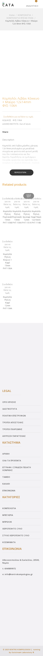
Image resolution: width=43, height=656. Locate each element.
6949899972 (10, 568)
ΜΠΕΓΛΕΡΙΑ (7, 515)
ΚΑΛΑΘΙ (6, 484)
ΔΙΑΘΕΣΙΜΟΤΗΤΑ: (10, 124)
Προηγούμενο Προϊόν (4, 327)
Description (8, 139)
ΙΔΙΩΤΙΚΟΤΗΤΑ (9, 409)
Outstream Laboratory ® (23, 652)
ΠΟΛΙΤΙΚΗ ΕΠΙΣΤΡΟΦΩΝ (14, 415)
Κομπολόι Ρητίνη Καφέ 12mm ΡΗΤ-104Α (7, 303)
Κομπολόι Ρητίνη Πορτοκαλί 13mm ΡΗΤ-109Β (7, 217)
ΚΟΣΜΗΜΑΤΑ (9, 542)
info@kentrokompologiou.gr (19, 574)
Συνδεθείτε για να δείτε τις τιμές (18, 116)
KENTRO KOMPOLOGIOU (20, 649)
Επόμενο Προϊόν (39, 327)
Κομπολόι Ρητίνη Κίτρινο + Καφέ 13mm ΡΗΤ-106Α (7, 261)
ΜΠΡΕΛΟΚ (7, 522)
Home (12, 15)
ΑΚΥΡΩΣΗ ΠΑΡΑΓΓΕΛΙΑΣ (14, 436)
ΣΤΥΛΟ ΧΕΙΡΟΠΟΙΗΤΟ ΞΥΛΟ (15, 535)
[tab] (8, 140)
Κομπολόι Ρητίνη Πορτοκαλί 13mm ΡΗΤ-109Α (17, 217)
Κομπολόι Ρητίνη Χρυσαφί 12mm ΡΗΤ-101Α (26, 217)
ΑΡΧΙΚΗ (6, 453)
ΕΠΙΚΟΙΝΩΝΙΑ (8, 490)
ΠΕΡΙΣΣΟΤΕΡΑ (20, 172)
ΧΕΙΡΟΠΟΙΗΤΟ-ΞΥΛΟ (12, 528)
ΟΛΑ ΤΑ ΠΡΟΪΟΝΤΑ (11, 460)
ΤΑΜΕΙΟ (6, 477)
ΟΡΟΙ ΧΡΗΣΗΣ (9, 402)
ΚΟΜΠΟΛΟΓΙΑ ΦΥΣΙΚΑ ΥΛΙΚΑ (20, 18)
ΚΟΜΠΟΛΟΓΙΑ (24, 15)
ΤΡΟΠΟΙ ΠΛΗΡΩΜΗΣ (12, 429)
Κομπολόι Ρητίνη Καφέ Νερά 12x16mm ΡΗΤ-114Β (36, 217)
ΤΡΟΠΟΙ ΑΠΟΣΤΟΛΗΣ (12, 422)
